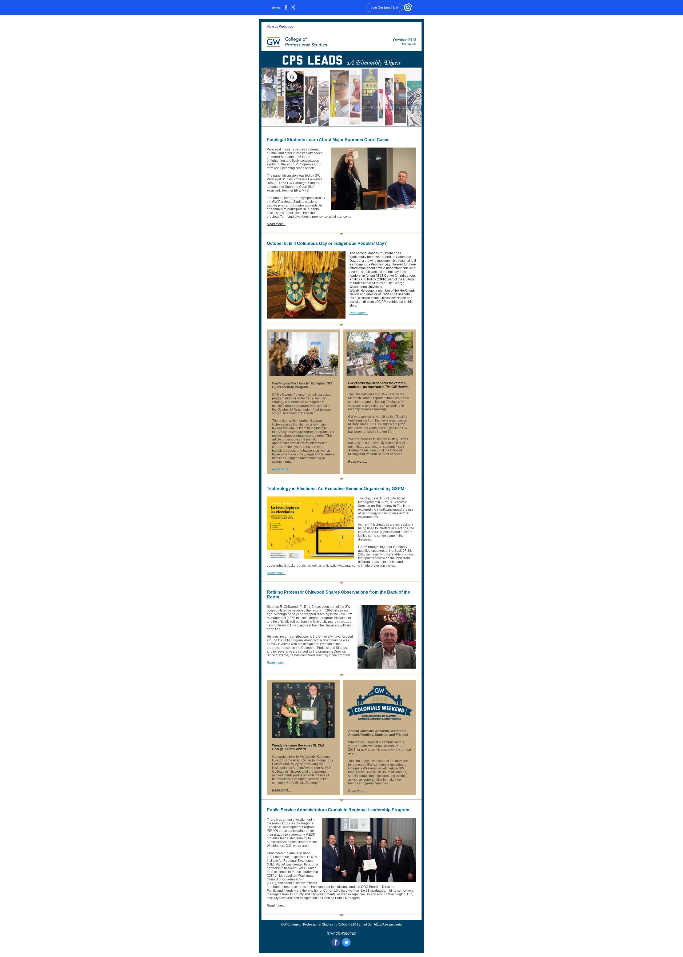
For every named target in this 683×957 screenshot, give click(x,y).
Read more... (276, 224)
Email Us (365, 924)
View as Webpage (280, 27)
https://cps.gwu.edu (388, 924)
